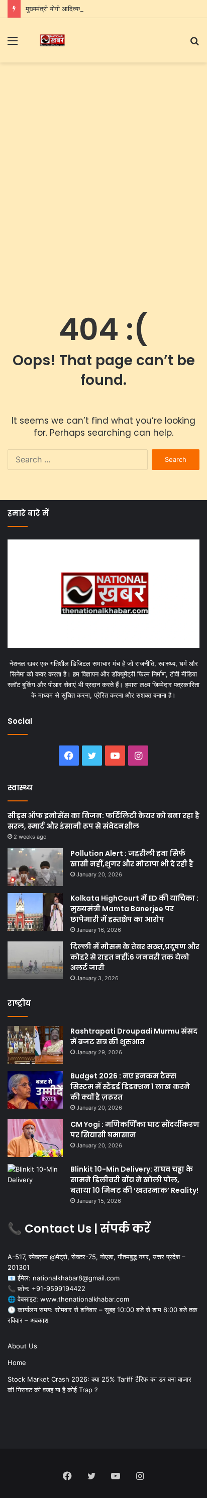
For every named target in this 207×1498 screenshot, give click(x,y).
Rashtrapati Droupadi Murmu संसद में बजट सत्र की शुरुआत (133, 1036)
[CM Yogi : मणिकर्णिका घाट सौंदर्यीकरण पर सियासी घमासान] (35, 1138)
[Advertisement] (103, 176)
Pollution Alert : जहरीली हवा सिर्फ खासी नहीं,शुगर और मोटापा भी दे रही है (131, 858)
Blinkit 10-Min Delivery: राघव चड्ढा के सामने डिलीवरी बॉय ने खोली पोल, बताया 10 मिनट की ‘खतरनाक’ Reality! (134, 1179)
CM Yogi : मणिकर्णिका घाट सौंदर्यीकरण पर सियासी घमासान (134, 1129)
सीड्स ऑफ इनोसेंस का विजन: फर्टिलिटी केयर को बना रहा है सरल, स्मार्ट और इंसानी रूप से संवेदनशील (103, 820)
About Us (22, 1346)
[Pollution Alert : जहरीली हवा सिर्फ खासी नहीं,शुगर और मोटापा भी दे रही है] (35, 867)
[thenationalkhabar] (52, 40)
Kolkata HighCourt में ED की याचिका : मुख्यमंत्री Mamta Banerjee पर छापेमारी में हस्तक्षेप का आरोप (134, 908)
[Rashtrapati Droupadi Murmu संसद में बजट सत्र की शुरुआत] (35, 1045)
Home (17, 1362)
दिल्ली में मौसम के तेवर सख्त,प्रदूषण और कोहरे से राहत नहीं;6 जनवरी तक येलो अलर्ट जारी (134, 957)
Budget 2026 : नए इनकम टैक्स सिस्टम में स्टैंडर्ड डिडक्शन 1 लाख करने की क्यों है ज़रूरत (130, 1086)
